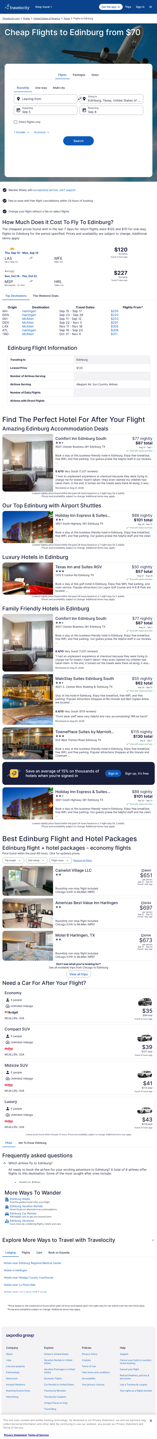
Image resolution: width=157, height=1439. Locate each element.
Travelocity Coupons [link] (55, 1396)
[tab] (62, 75)
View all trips (78, 974)
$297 (114, 322)
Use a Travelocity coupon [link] (133, 1384)
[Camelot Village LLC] (104, 881)
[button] (78, 1240)
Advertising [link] (12, 1396)
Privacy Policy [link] (89, 1354)
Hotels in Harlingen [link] (15, 1270)
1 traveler (19, 132)
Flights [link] (26, 18)
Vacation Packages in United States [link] (59, 1371)
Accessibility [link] (89, 1378)
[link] (78, 1200)
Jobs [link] (8, 1360)
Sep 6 (92, 112)
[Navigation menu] (151, 6)
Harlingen (29, 311)
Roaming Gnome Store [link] (18, 1390)
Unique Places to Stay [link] (56, 1402)
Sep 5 (26, 112)
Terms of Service (38, 1435)
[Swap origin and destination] (79, 98)
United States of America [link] (47, 18)
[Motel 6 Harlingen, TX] (104, 946)
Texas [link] (67, 18)
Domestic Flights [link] (53, 1378)
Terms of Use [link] (89, 1366)
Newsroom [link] (12, 1378)
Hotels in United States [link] (56, 1354)
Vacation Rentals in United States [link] (58, 1362)
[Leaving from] (45, 98)
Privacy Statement (15, 1435)
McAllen (28, 319)
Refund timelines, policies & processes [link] (134, 1377)
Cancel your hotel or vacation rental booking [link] (135, 1362)
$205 (115, 311)
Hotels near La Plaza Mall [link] (19, 1284)
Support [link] (124, 1354)
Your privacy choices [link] (93, 1384)
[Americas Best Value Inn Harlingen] (104, 913)
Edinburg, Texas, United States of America (115, 100)
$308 (115, 330)
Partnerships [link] (13, 1372)
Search (79, 141)
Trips (128, 6)
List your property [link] (15, 1366)
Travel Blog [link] (50, 1409)
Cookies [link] (86, 1360)
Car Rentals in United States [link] (59, 1384)
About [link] (9, 1354)
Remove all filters (83, 860)
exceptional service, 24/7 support (55, 190)
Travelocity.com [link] (11, 18)
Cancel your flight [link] (129, 1369)
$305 (115, 326)
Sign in (140, 6)
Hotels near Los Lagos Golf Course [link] (25, 1292)
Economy (40, 132)
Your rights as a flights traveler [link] (136, 1390)
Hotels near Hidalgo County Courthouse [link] (28, 1277)
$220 (115, 315)
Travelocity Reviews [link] (55, 1390)
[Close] (151, 1420)
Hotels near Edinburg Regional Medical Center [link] (32, 1263)
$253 (115, 319)
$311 (114, 334)
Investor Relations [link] (15, 1384)
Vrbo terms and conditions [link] (96, 1372)
